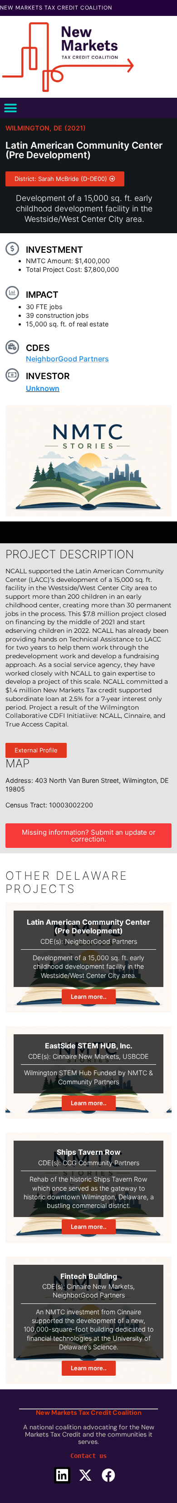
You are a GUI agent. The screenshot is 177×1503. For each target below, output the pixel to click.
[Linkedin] (62, 1475)
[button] (10, 108)
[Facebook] (108, 1475)
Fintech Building (88, 1276)
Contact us (88, 1455)
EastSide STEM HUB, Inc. (89, 1045)
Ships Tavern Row (89, 1152)
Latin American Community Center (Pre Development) (88, 926)
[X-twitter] (85, 1475)
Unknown (42, 388)
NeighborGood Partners (67, 358)
